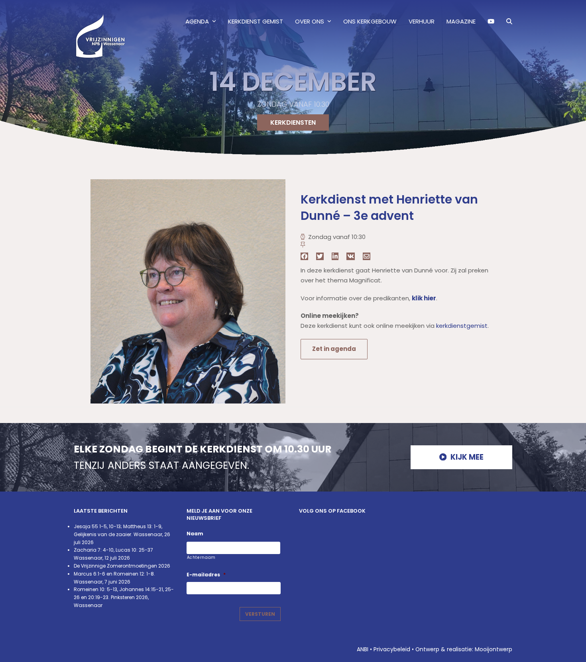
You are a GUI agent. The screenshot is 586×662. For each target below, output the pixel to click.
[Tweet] (320, 256)
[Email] (366, 256)
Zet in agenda (334, 349)
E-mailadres (206, 575)
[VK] (350, 256)
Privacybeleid (392, 649)
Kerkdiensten (293, 122)
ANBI (362, 649)
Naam (195, 534)
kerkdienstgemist (462, 325)
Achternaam (201, 557)
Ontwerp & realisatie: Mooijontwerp (463, 649)
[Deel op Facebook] (304, 256)
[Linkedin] (335, 256)
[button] (509, 21)
